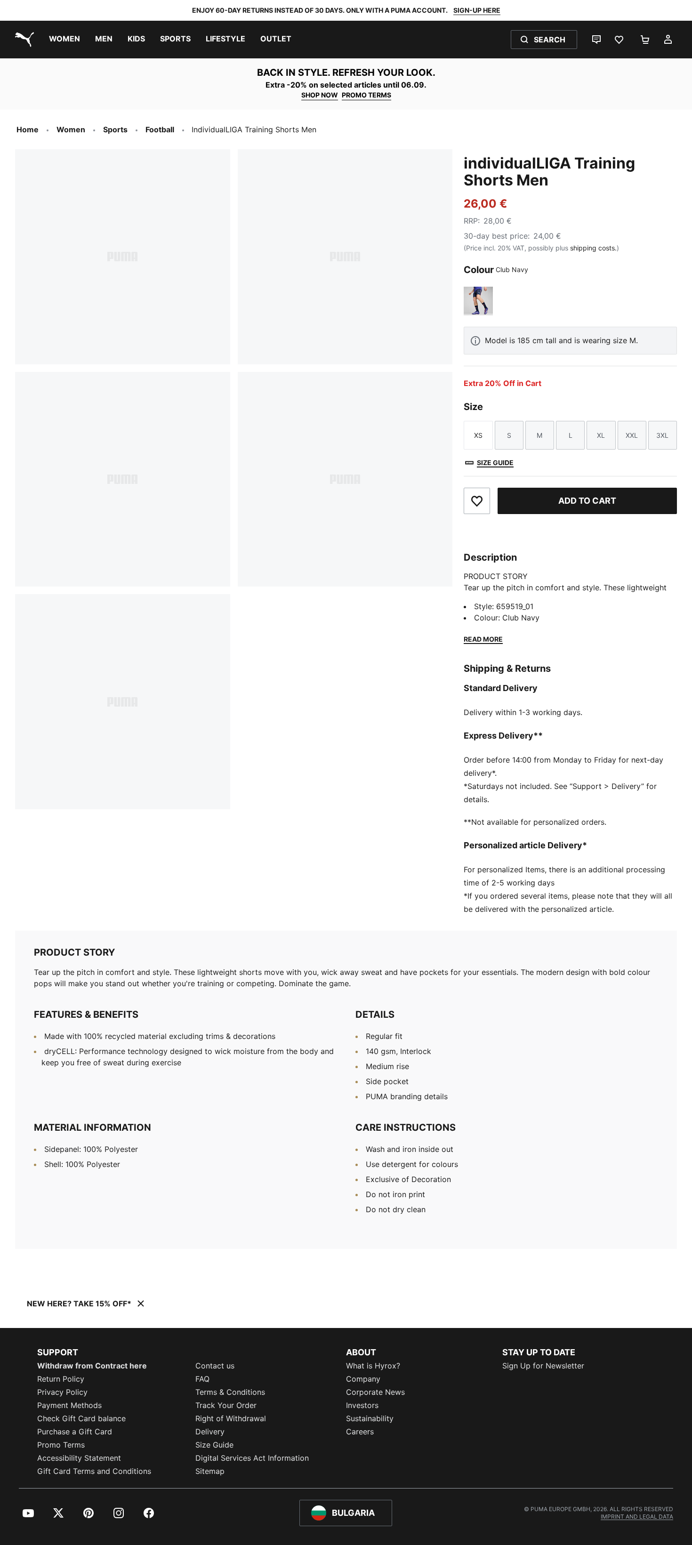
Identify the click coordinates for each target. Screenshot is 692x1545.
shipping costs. (593, 248)
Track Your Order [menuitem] (226, 1405)
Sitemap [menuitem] (210, 1471)
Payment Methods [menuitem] (69, 1405)
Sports (115, 129)
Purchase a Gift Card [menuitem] (74, 1431)
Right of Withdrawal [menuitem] (230, 1418)
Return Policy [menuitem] (60, 1379)
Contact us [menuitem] (214, 1365)
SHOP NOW (319, 95)
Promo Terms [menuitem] (61, 1444)
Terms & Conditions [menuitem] (230, 1392)
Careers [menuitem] (360, 1431)
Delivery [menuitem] (210, 1431)
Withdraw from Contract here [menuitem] (92, 1365)
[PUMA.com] (22, 39)
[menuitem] (64, 39)
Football (159, 129)
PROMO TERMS (366, 95)
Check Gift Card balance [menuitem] (81, 1418)
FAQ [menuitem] (202, 1379)
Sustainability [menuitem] (370, 1418)
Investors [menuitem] (362, 1405)
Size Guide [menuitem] (214, 1444)
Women (70, 129)
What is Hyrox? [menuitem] (373, 1365)
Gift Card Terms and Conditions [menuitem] (94, 1471)
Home (27, 129)
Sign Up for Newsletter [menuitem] (543, 1365)
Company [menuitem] (363, 1379)
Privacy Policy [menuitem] (62, 1392)
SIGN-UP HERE (476, 10)
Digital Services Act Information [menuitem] (252, 1458)
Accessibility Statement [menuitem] (79, 1458)
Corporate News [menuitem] (375, 1392)
